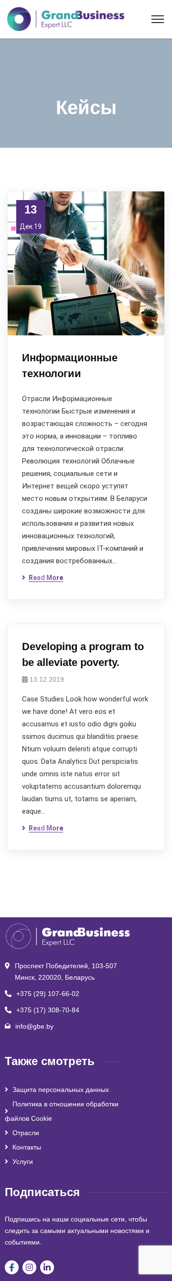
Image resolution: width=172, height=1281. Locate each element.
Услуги (22, 1161)
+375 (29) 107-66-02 (47, 993)
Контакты (26, 1147)
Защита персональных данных (60, 1089)
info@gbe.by (34, 1026)
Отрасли (25, 1133)
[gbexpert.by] (65, 18)
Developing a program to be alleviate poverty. (83, 654)
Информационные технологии (70, 366)
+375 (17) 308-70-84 (47, 1010)
